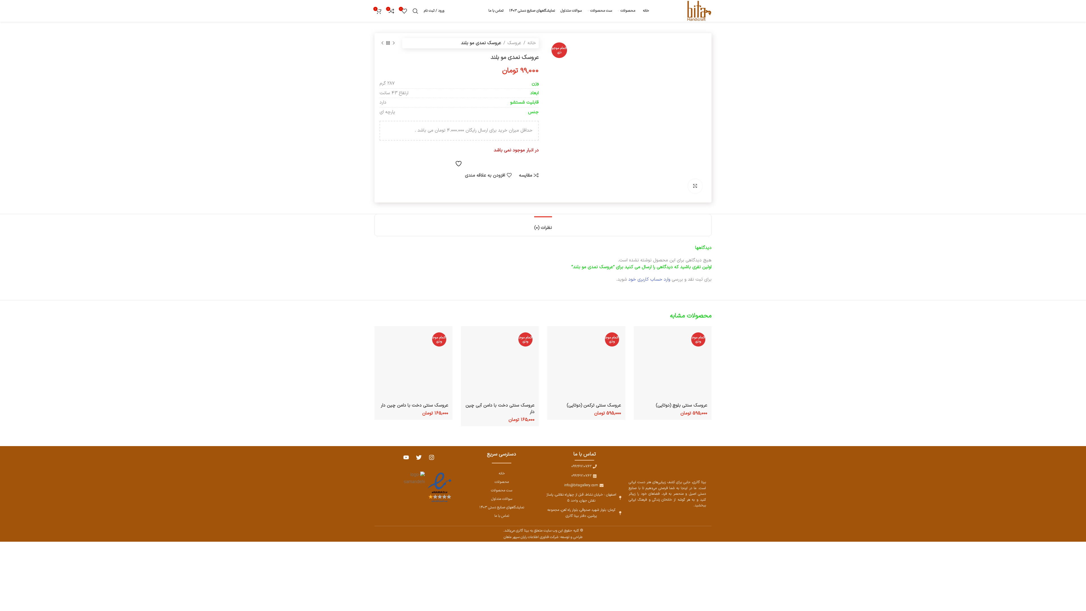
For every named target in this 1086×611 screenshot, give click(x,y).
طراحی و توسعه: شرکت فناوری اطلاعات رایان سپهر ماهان (543, 537)
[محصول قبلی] (394, 43)
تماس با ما (501, 516)
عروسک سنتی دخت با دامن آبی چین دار (500, 408)
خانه (531, 43)
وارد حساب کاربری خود (649, 279)
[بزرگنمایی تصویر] (695, 186)
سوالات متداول (501, 499)
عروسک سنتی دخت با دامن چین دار (414, 405)
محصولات (502, 482)
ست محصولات (501, 490)
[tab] (543, 225)
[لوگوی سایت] (698, 10)
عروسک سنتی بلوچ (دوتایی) (681, 405)
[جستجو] (415, 11)
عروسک (514, 43)
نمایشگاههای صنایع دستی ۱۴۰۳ (501, 507)
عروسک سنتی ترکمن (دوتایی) (594, 405)
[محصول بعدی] (382, 43)
